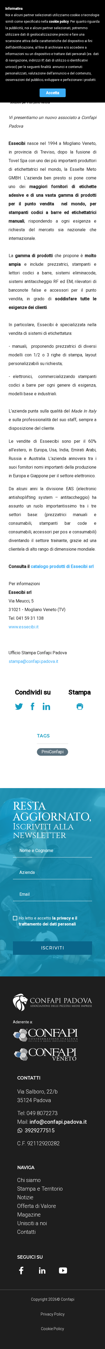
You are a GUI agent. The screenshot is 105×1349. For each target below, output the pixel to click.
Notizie (25, 1197)
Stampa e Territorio (40, 1189)
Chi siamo (29, 1180)
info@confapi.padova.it (58, 1122)
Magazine (29, 1214)
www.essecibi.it (23, 626)
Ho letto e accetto (48, 921)
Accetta (52, 93)
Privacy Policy (53, 1314)
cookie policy (59, 21)
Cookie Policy (52, 1329)
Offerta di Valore (36, 1206)
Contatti (26, 1232)
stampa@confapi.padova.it (33, 661)
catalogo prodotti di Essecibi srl (62, 566)
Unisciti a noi (32, 1223)
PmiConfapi (52, 751)
